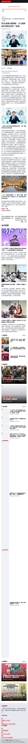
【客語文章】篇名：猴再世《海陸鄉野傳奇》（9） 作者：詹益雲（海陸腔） (17, 340)
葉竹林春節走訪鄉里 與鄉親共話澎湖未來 (13, 379)
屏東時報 (8, 210)
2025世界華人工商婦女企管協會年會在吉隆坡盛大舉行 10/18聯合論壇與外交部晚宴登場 (13, 249)
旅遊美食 (5, 674)
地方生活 (5, 378)
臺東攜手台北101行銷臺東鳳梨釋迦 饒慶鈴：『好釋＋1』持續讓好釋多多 (17, 494)
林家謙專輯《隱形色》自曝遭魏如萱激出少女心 (18, 419)
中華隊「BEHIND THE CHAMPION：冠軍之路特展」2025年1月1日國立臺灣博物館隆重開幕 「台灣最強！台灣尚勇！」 (18, 435)
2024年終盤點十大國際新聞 (10, 399)
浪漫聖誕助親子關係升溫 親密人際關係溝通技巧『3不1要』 (18, 603)
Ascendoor (9, 742)
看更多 (24, 335)
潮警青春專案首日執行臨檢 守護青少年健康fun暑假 (13, 285)
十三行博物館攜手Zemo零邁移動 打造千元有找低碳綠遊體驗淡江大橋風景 (17, 349)
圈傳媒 (7, 740)
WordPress (22, 742)
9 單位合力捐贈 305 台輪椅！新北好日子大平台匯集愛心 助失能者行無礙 (13, 321)
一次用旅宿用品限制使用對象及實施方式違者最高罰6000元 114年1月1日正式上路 (14, 696)
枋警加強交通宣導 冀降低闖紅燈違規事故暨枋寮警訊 (17, 356)
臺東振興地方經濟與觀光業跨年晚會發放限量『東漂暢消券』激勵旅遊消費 (14, 676)
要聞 (7, 208)
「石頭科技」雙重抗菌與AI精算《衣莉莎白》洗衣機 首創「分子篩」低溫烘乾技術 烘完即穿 (18, 427)
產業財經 (3, 208)
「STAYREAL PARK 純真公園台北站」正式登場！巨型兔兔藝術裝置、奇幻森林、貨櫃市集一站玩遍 (18, 411)
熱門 (9, 378)
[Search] (25, 11)
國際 (4, 397)
